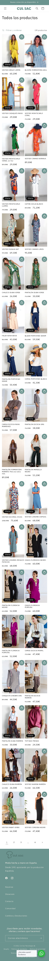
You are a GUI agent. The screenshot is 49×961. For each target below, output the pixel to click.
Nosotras (9, 887)
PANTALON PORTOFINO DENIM (11, 380)
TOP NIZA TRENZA (32, 741)
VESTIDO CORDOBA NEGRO (35, 827)
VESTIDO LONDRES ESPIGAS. (35, 517)
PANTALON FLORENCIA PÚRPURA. (11, 652)
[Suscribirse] (41, 938)
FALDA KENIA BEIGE (9, 336)
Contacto (9, 901)
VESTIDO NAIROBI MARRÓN (35, 784)
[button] (5, 8)
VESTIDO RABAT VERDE (10, 827)
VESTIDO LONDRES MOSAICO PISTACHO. (13, 561)
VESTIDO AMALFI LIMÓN (11, 70)
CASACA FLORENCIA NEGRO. (35, 560)
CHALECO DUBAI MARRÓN (12, 784)
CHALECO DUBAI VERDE (11, 292)
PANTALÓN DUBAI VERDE (34, 292)
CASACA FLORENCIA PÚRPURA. (32, 606)
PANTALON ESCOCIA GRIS (34, 424)
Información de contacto (25, 957)
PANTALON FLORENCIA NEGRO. (11, 606)
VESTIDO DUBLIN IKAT (10, 249)
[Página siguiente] (42, 842)
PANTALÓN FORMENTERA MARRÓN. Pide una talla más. (12, 472)
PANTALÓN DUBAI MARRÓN (12, 741)
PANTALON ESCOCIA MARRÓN (32, 697)
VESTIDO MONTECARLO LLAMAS (11, 205)
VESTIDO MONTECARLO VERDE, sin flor (11, 160)
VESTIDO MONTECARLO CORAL (34, 114)
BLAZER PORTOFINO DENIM (35, 336)
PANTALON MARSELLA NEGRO (33, 471)
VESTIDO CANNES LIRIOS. (34, 249)
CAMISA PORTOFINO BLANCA (36, 379)
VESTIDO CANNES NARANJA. (35, 159)
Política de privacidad (37, 949)
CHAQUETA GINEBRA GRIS (12, 696)
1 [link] (6, 842)
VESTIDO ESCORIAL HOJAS (12, 517)
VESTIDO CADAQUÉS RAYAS (12, 113)
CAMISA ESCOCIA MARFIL (34, 651)
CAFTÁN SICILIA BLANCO (34, 204)
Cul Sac (22, 946)
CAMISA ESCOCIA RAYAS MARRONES (11, 425)
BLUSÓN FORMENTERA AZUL (36, 70)
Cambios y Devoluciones (16, 916)
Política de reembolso (19, 949)
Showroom (10, 894)
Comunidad (10, 908)
